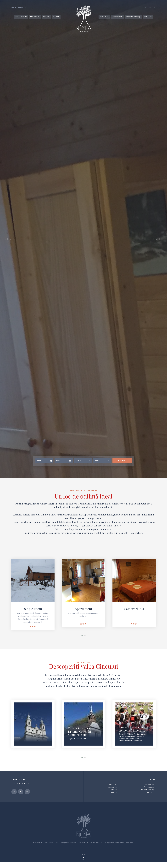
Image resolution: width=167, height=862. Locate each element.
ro (150, 7)
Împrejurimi (117, 17)
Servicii (56, 17)
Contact (148, 17)
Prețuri (46, 17)
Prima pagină (21, 17)
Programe (34, 17)
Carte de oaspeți (133, 17)
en (155, 7)
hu (145, 7)
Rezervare (104, 17)
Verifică (122, 845)
